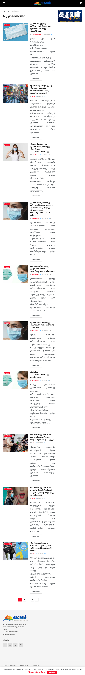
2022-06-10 (44, 218)
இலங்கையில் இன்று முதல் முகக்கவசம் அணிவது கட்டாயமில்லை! (42, 269)
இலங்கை (6, 24)
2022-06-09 (44, 330)
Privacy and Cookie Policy (36, 672)
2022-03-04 (40, 553)
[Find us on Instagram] (15, 645)
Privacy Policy (24, 665)
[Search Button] (81, 3)
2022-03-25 (40, 498)
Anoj (33, 96)
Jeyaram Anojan (37, 34)
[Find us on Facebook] (5, 645)
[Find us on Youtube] (21, 645)
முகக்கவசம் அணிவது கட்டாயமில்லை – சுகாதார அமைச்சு (42, 325)
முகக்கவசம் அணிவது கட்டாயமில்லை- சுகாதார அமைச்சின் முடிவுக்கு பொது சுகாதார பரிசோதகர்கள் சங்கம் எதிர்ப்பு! (41, 209)
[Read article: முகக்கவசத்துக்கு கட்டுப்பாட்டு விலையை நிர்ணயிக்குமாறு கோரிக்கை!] (15, 32)
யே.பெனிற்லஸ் (35, 154)
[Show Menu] (4, 3)
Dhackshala (35, 218)
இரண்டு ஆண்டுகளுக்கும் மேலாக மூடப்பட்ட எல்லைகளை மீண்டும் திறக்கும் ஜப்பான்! (42, 89)
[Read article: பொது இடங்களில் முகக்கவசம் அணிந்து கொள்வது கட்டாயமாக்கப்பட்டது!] (15, 152)
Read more (37, 78)
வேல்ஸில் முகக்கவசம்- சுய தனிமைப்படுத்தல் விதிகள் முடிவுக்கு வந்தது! (42, 437)
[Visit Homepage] (42, 3)
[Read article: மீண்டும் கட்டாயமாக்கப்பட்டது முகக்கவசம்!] (15, 380)
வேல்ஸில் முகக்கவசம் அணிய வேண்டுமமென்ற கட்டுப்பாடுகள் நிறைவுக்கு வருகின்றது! (42, 491)
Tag (9, 11)
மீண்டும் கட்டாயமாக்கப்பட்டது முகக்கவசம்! (39, 375)
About (5, 665)
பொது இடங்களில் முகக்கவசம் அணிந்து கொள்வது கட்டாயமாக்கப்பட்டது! (40, 148)
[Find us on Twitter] (10, 645)
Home (4, 11)
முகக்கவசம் (15, 11)
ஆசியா (6, 86)
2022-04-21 (44, 380)
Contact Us (35, 665)
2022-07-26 (44, 154)
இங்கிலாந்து (7, 435)
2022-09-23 (40, 96)
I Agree (52, 672)
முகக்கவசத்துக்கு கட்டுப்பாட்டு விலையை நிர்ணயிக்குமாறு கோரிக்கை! (40, 27)
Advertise (13, 665)
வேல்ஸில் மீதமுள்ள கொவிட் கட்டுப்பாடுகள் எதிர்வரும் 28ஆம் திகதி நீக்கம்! (40, 547)
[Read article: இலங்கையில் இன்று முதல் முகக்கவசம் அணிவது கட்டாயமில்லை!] (15, 274)
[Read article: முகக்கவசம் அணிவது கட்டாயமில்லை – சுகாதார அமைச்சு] (15, 330)
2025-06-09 (47, 34)
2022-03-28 (40, 442)
